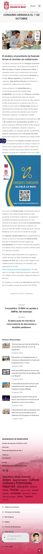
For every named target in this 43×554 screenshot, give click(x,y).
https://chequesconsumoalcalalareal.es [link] (16, 269)
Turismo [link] (28, 496)
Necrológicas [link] (9, 517)
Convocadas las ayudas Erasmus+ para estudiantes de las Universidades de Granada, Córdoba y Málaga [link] (25, 386)
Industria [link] (6, 493)
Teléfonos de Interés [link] (12, 507)
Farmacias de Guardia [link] (12, 512)
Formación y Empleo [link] (25, 490)
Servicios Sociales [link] (9, 497)
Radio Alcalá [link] (9, 532)
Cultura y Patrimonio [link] (17, 483)
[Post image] (6, 345)
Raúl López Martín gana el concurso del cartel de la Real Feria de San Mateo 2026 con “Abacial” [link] (26, 373)
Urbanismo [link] (5, 500)
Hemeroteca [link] (29, 293)
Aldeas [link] (7, 480)
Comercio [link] (21, 293)
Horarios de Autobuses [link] (13, 527)
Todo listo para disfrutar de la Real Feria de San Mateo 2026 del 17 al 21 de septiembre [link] (25, 347)
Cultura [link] (34, 479)
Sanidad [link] (34, 493)
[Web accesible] (2, 141)
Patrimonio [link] (26, 493)
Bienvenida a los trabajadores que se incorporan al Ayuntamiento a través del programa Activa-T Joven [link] (25, 360)
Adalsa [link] (7, 522)
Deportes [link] (9, 486)
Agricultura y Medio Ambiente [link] (16, 477)
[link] (39, 5)
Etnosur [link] (33, 487)
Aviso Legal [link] (9, 546)
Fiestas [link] (14, 489)
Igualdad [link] (35, 490)
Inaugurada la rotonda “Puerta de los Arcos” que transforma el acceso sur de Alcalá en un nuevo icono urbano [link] (25, 399)
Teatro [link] (20, 496)
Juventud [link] (15, 493)
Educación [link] (23, 486)
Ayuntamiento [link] (19, 480)
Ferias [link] (5, 490)
